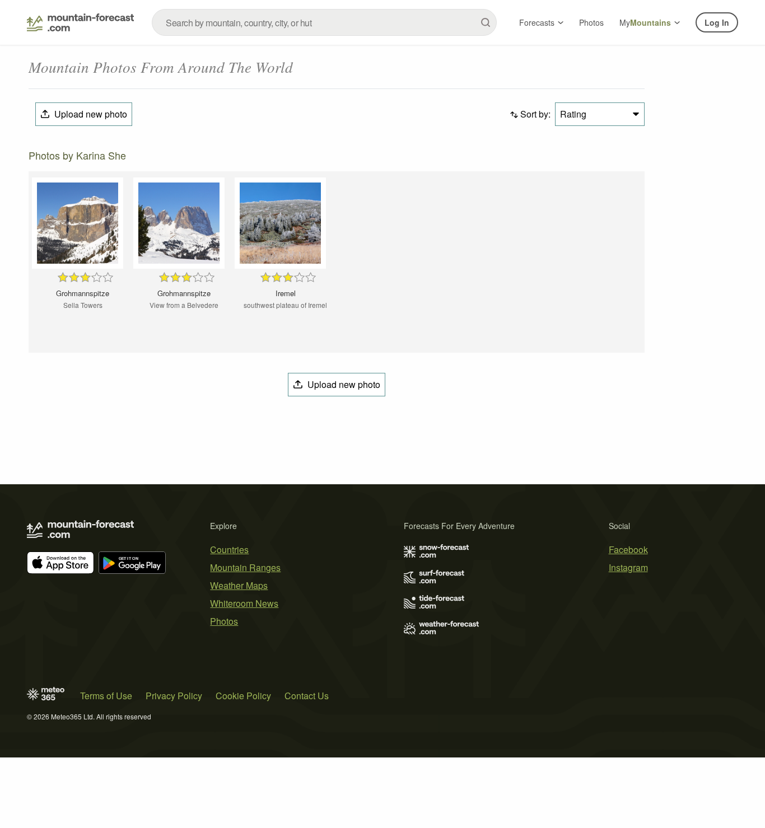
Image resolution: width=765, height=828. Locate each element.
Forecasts (536, 22)
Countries (229, 549)
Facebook (628, 549)
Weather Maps (239, 585)
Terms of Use (106, 695)
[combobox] (324, 22)
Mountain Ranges (245, 567)
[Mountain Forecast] (80, 22)
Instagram (628, 567)
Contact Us (306, 695)
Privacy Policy (174, 695)
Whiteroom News (244, 603)
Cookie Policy (243, 695)
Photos (591, 22)
